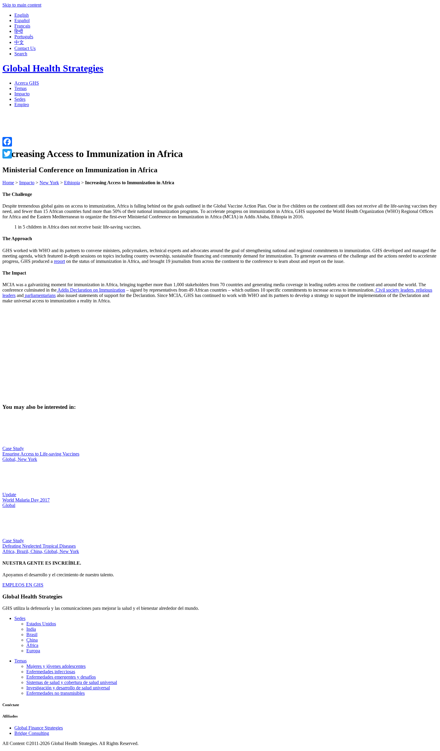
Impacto (22, 93)
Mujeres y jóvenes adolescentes (56, 666)
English (21, 15)
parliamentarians (40, 295)
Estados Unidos (41, 623)
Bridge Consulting (31, 733)
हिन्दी (18, 31)
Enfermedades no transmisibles (55, 693)
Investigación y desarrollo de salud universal (68, 687)
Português (23, 36)
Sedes (19, 99)
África (32, 645)
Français (22, 25)
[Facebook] (7, 142)
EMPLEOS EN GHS (22, 584)
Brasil (31, 634)
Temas (20, 88)
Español (22, 20)
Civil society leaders (394, 290)
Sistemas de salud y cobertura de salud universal (71, 682)
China (32, 639)
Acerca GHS (26, 83)
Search (20, 53)
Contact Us (25, 48)
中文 (19, 42)
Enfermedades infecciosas (50, 671)
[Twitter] (7, 154)
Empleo (21, 104)
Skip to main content (21, 4)
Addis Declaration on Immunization (91, 290)
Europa (33, 650)
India (31, 629)
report (59, 261)
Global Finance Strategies (38, 727)
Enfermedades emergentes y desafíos (61, 677)
